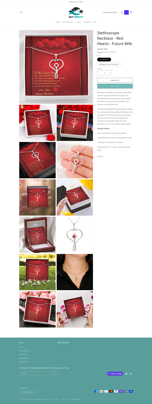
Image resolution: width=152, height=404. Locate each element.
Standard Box (104, 59)
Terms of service (65, 399)
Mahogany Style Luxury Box (109, 64)
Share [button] (101, 156)
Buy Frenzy (26, 399)
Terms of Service (24, 351)
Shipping (99, 52)
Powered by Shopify (34, 399)
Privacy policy (55, 399)
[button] (21, 12)
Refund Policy (23, 362)
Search (21, 347)
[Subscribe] (54, 373)
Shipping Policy (24, 358)
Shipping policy (76, 399)
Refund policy (45, 399)
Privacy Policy (23, 354)
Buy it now (115, 86)
